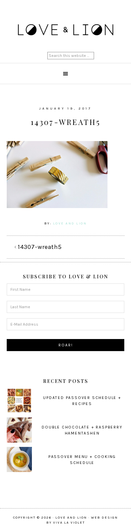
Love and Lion (66, 30)
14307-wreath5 (40, 247)
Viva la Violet (69, 523)
